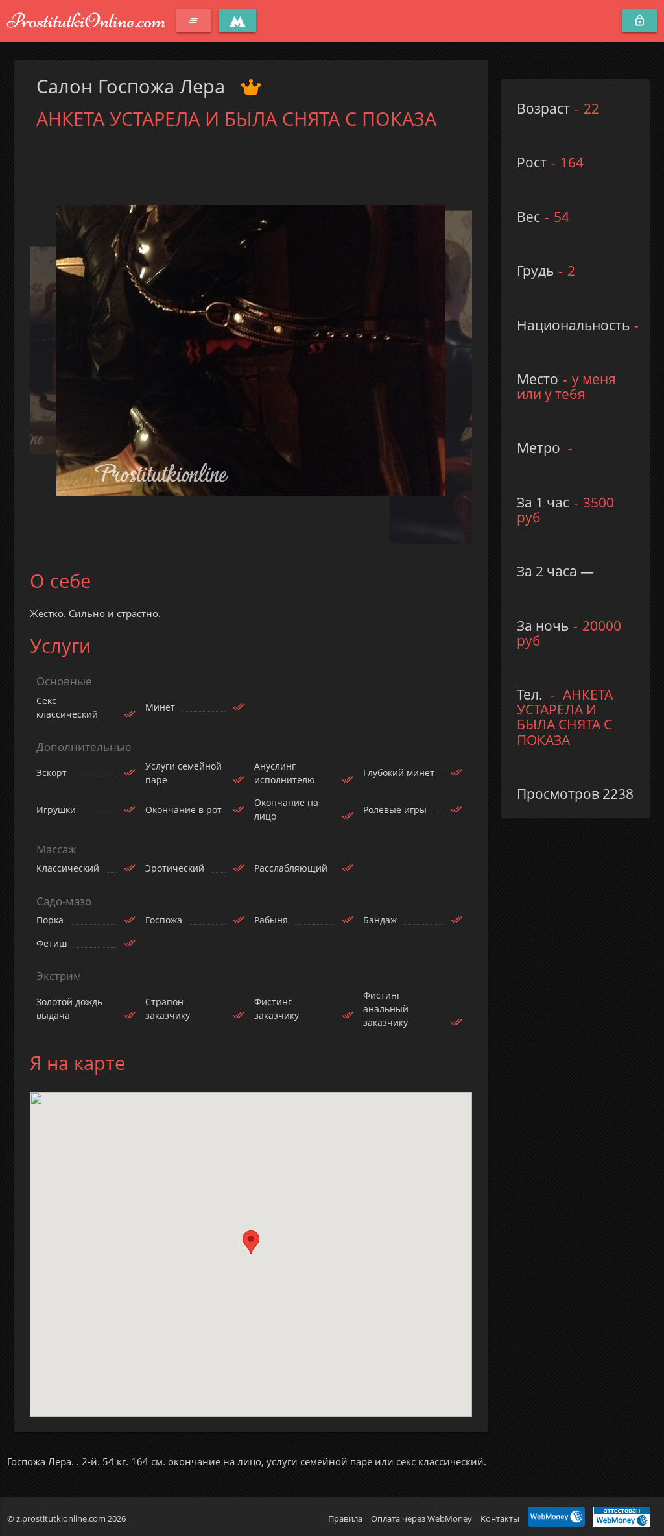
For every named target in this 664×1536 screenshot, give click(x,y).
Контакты (499, 1518)
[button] (251, 1242)
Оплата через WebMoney (421, 1518)
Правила (345, 1518)
